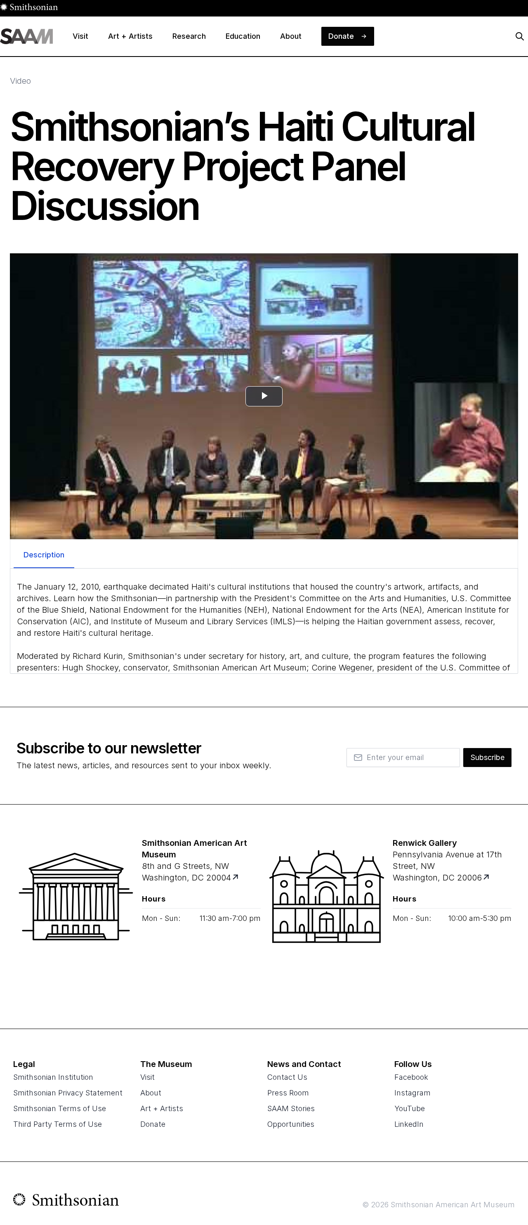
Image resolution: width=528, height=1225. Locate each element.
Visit (147, 1077)
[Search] (520, 36)
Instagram (412, 1092)
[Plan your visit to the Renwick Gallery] (326, 916)
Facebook (411, 1077)
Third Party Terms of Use (57, 1124)
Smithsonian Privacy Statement (68, 1092)
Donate (152, 1124)
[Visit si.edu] (66, 1201)
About (150, 1092)
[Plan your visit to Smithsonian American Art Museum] (236, 877)
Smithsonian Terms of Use (59, 1108)
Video (20, 81)
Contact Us (287, 1077)
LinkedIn (409, 1124)
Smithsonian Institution (53, 1077)
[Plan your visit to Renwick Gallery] (487, 877)
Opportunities (290, 1124)
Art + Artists (161, 1108)
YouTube (409, 1108)
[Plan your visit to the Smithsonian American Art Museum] (75, 916)
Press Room (288, 1092)
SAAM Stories (291, 1108)
